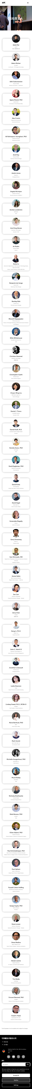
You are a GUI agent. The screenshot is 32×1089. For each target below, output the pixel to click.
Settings (16, 1085)
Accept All (16, 1075)
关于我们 (6, 1044)
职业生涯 (6, 1041)
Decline (16, 1080)
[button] (27, 2)
